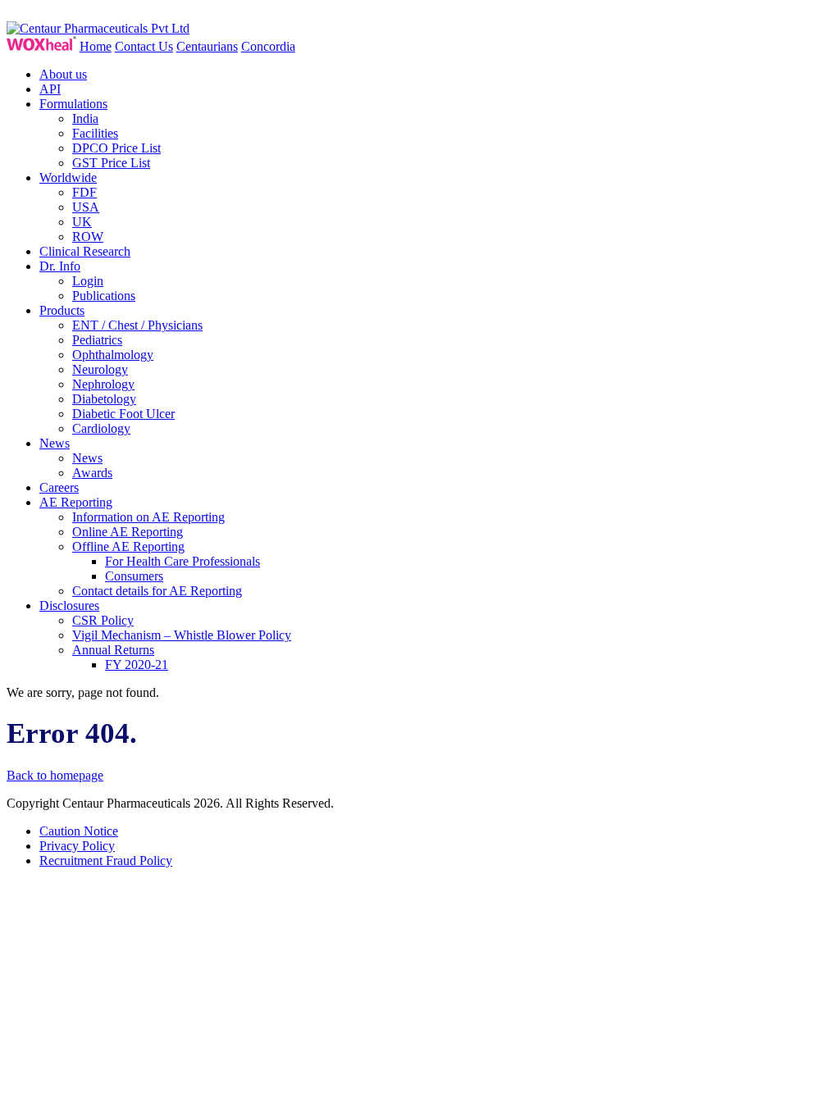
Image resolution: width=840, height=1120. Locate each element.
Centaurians (207, 46)
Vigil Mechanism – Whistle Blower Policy (181, 635)
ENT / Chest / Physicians (137, 325)
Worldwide (68, 177)
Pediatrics (97, 340)
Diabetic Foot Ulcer (123, 414)
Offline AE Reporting (128, 546)
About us (63, 74)
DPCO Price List (116, 148)
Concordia (268, 46)
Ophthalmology (112, 355)
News (54, 443)
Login (87, 281)
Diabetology (104, 399)
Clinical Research (84, 251)
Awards (92, 473)
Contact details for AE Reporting (157, 591)
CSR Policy (103, 620)
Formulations (73, 104)
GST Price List (111, 163)
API (50, 89)
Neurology (100, 369)
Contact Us (144, 46)
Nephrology (103, 384)
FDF (84, 192)
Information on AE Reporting (148, 517)
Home (96, 46)
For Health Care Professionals (182, 561)
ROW (87, 237)
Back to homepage (55, 775)
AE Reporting (75, 502)
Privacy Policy (77, 846)
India (85, 118)
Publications (103, 296)
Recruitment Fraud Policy (105, 860)
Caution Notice (78, 831)
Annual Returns (113, 650)
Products (61, 310)
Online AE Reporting (127, 532)
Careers (59, 487)
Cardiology (101, 428)
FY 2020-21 (136, 665)
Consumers (134, 576)
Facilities (95, 133)
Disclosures (69, 605)
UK (82, 222)
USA (85, 207)
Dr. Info (59, 266)
